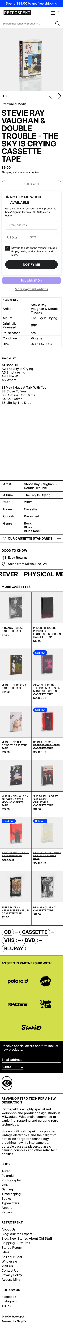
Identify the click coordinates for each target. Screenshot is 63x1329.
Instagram (9, 1301)
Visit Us (7, 1266)
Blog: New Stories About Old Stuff (27, 1238)
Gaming (7, 1189)
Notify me (31, 264)
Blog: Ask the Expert (17, 1234)
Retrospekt (18, 1316)
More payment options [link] (31, 289)
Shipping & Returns (16, 1243)
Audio (6, 1171)
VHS (5, 1185)
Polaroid (8, 1175)
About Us (9, 1229)
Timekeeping (11, 1194)
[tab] (3, 96)
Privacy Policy (12, 1275)
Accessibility (11, 1279)
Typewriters (10, 1203)
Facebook (9, 1297)
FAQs (5, 1252)
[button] (59, 13)
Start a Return (12, 1247)
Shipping (7, 172)
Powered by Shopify (14, 1321)
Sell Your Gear (12, 1257)
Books (6, 1198)
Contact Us (10, 1270)
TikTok (6, 1306)
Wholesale (9, 1261)
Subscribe (10, 1067)
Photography (11, 1180)
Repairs (7, 1212)
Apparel (7, 1208)
